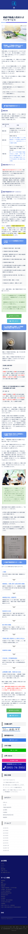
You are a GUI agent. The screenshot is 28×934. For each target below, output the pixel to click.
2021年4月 (5, 835)
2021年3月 (5, 838)
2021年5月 (5, 833)
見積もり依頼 (14, 760)
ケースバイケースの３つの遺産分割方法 (12, 787)
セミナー (3, 865)
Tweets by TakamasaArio (7, 918)
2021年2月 (5, 840)
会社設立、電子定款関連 (6, 900)
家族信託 (3, 896)
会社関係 (5, 810)
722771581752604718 (9, 780)
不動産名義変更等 (7, 807)
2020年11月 (6, 848)
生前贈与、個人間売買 (6, 889)
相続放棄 (3, 886)
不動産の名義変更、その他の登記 (9, 887)
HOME (2, 863)
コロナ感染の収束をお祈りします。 (11, 782)
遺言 (2, 882)
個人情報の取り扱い (5, 872)
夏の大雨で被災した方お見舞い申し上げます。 (14, 785)
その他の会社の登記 (5, 902)
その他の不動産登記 (5, 891)
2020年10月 (6, 850)
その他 (4, 805)
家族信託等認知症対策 (8, 815)
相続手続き (3, 884)
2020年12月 (6, 845)
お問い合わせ (4, 870)
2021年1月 (5, 843)
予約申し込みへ (14, 740)
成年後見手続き (4, 894)
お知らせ (5, 802)
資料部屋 (3, 869)
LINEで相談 (14, 750)
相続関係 (5, 817)
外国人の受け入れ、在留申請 (8, 905)
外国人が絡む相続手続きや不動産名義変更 (11, 907)
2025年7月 (5, 828)
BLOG (2, 867)
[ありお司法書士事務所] (14, 3)
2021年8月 (5, 830)
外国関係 (5, 812)
